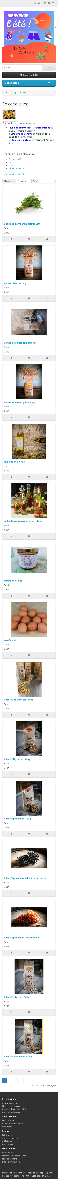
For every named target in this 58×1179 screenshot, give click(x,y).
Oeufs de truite (13, 580)
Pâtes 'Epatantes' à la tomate (21, 937)
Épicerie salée (20, 92)
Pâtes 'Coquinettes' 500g (18, 699)
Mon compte (7, 1152)
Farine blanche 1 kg (15, 283)
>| (20, 1080)
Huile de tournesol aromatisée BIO (24, 521)
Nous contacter (9, 1120)
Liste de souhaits (9, 1159)
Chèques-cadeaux (10, 1138)
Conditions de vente (11, 1112)
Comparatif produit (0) (14, 174)
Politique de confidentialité (14, 1109)
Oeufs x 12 (10, 640)
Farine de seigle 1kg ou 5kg (20, 342)
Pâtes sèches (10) (17, 168)
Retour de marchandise (12, 1123)
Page (35, 181)
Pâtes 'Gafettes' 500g (17, 997)
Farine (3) (13, 162)
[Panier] (49, 3)
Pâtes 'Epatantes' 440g (17, 818)
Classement (9, 181)
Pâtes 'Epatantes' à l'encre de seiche (25, 878)
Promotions (7, 1144)
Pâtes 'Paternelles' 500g (18, 1056)
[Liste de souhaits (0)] (45, 3)
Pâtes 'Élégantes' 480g (17, 759)
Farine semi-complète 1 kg (19, 402)
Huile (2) (12, 165)
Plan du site (7, 1126)
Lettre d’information (11, 1162)
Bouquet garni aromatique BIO (22, 223)
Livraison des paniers (11, 1106)
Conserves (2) (15, 159)
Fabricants (6, 1135)
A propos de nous (10, 1103)
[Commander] (53, 3)
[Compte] (40, 3)
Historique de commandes (14, 1155)
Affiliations (7, 1141)
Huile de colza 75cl (14, 461)
